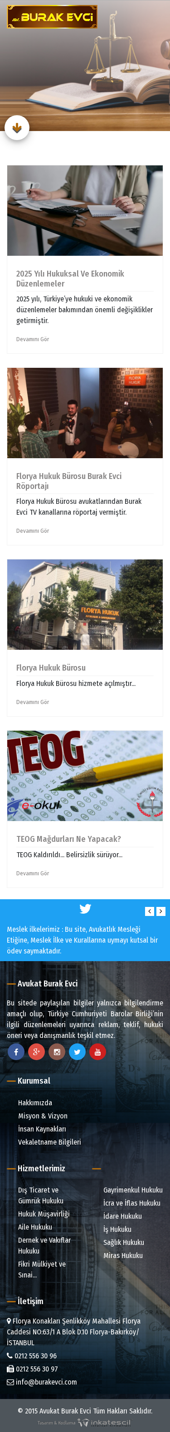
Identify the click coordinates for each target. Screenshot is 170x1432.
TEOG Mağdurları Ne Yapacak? (68, 839)
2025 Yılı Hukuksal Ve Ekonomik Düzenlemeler (70, 279)
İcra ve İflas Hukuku (131, 1203)
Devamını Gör (32, 339)
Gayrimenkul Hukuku (132, 1190)
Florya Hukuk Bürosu (51, 668)
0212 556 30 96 (35, 1356)
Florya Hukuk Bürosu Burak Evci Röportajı (68, 481)
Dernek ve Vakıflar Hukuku (43, 1245)
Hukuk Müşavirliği (43, 1214)
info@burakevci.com (45, 1382)
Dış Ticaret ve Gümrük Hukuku (39, 1195)
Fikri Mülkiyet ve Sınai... (41, 1269)
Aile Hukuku (34, 1227)
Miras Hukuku (122, 1255)
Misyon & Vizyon (42, 1116)
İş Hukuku (116, 1229)
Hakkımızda (34, 1103)
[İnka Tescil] (85, 1422)
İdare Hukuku (122, 1216)
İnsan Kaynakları (41, 1129)
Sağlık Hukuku (123, 1242)
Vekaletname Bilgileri (48, 1142)
